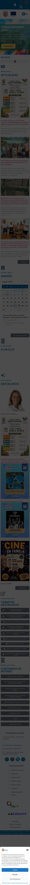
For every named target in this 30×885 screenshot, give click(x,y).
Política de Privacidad (17, 883)
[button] (27, 850)
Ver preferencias (15, 879)
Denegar (15, 874)
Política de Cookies (6, 883)
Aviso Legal (25, 883)
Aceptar (15, 870)
